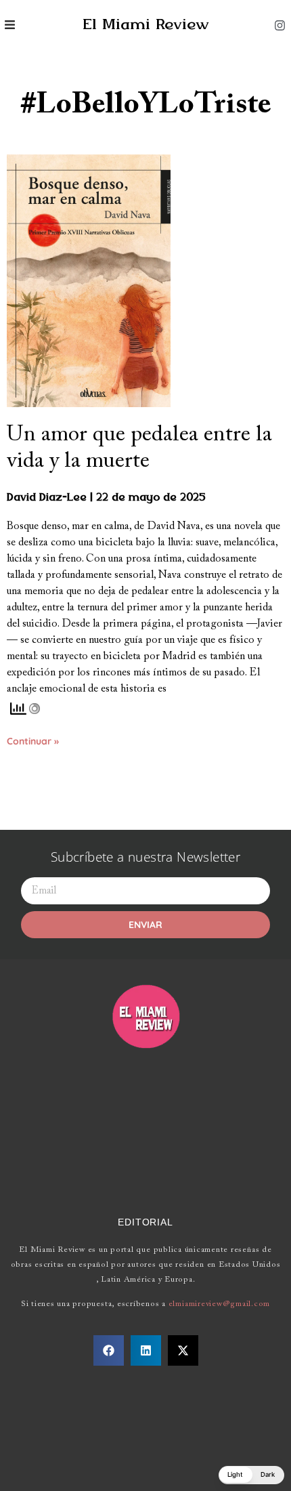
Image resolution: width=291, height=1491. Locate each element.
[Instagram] (279, 25)
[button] (108, 1350)
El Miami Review (146, 25)
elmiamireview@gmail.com (219, 1304)
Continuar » (33, 741)
